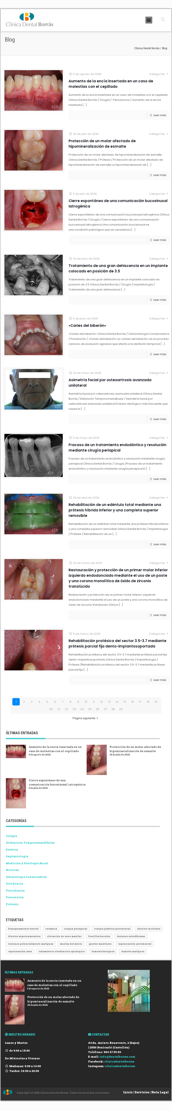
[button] (148, 20)
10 (86, 702)
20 (51, 709)
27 (105, 709)
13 (109, 702)
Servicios (141, 1092)
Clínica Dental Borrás (147, 48)
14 (117, 702)
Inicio (128, 1092)
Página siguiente (84, 718)
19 (156, 702)
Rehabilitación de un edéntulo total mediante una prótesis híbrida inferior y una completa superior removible (115, 510)
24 (82, 709)
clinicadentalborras (119, 1061)
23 (74, 709)
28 (113, 709)
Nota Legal (160, 1092)
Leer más (160, 115)
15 (125, 702)
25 (89, 709)
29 (120, 709)
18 (148, 702)
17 (140, 702)
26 (97, 709)
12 (101, 702)
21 (58, 709)
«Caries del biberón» (87, 325)
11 (94, 702)
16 (132, 702)
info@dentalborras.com (117, 1056)
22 (66, 709)
